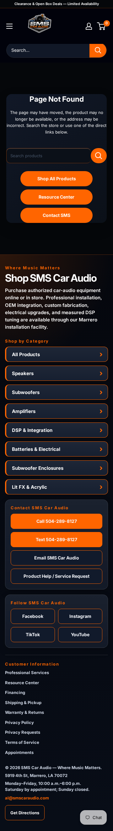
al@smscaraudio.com (27, 797)
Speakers (23, 373)
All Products (26, 354)
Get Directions (24, 812)
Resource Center (56, 197)
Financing (15, 692)
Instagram (80, 616)
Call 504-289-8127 (56, 521)
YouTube (80, 634)
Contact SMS (56, 215)
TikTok (33, 634)
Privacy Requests (22, 732)
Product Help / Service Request (56, 576)
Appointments (19, 752)
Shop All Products (56, 178)
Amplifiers (23, 411)
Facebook (32, 616)
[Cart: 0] (101, 26)
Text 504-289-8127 (56, 539)
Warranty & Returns (24, 712)
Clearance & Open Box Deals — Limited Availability (56, 4)
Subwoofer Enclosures (37, 468)
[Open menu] (9, 26)
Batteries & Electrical (36, 449)
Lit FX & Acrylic (29, 487)
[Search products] (99, 155)
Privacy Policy (19, 722)
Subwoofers (26, 392)
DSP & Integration (32, 430)
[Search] (97, 50)
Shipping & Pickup (23, 702)
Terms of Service (22, 742)
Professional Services (27, 672)
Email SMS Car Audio (56, 557)
